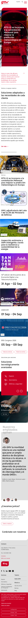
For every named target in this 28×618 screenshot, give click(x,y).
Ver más (4, 146)
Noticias (16, 588)
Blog (5, 563)
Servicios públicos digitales (7, 269)
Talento (17, 575)
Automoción (4, 590)
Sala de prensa (18, 585)
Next (21, 391)
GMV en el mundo (5, 558)
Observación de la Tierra (6, 171)
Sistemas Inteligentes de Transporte (6, 587)
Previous (18, 391)
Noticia (7, 49)
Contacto (3, 556)
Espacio (3, 579)
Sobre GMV (18, 579)
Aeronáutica (4, 581)
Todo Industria (4, 234)
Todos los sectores (6, 402)
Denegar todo (13, 612)
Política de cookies (5, 605)
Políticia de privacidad (6, 603)
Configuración (14, 609)
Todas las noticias (7, 351)
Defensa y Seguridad (5, 204)
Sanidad (2, 334)
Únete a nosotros (7, 523)
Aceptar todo (14, 615)
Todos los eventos (20, 351)
